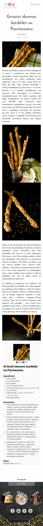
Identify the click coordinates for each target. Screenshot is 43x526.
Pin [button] (25, 362)
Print (20, 362)
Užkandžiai (21, 34)
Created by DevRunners (21, 523)
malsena (17, 463)
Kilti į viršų (21, 483)
